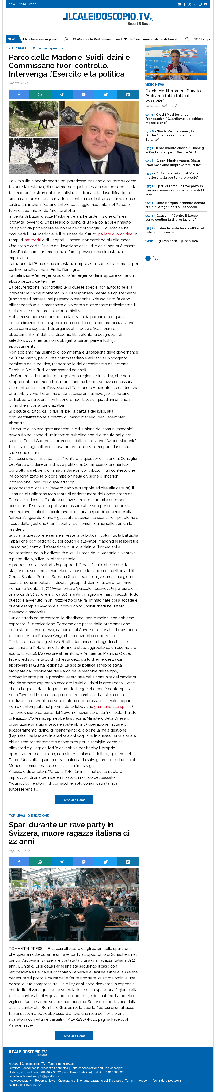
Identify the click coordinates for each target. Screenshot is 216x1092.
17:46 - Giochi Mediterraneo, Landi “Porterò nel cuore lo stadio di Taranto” (103, 39)
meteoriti (33, 240)
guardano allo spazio (113, 706)
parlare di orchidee (115, 234)
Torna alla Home (73, 800)
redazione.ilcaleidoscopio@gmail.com (34, 1076)
